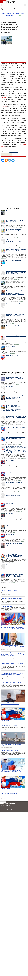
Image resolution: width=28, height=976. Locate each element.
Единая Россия (13, 152)
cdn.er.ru (5, 44)
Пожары (13, 15)
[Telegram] (9, 160)
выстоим (3, 97)
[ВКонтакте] (2, 160)
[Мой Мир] (13, 160)
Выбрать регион (4, 808)
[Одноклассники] (6, 160)
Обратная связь (4, 807)
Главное (3, 13)
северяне (4, 106)
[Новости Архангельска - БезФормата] (8, 1)
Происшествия (5, 15)
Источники (15, 13)
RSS (11, 809)
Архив (9, 13)
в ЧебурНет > (21, 15)
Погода (22, 13)
